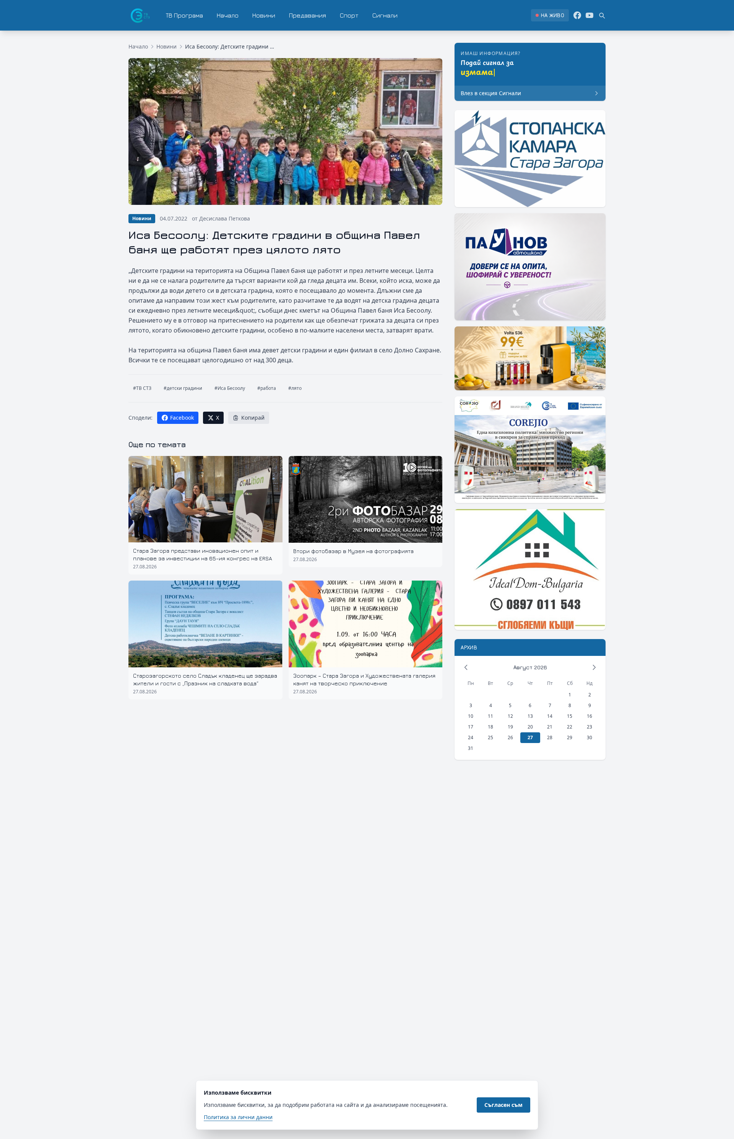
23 (589, 727)
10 (470, 716)
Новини (263, 15)
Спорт (349, 15)
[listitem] (550, 15)
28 (549, 737)
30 (589, 737)
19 (510, 727)
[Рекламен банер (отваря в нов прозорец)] (530, 158)
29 (569, 737)
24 (470, 737)
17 (470, 727)
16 (589, 716)
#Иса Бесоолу (229, 388)
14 (549, 716)
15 (569, 716)
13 (530, 716)
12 (510, 716)
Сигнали (385, 15)
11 (490, 716)
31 (470, 748)
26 (510, 737)
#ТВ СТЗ (142, 388)
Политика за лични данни (238, 1117)
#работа (266, 388)
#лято (295, 388)
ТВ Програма (184, 15)
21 (549, 727)
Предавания (307, 15)
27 (530, 737)
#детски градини (183, 388)
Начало (228, 15)
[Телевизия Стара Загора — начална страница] (139, 15)
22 (569, 727)
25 (490, 737)
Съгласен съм (503, 1104)
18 (490, 727)
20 (530, 727)
